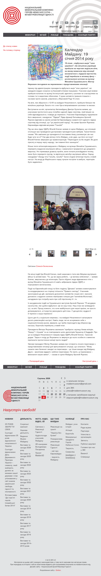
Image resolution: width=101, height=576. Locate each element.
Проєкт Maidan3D (39, 454)
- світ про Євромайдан (55, 452)
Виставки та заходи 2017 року (25, 526)
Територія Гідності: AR (72, 31)
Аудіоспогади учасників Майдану (41, 438)
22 (60, 394)
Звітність (84, 440)
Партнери (85, 431)
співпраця (88, 27)
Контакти (84, 424)
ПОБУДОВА (68, 34)
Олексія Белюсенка (44, 266)
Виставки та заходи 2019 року (25, 508)
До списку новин (10, 46)
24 (39, 397)
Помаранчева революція (56, 440)
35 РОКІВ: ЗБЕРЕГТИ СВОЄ (9, 427)
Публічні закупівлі (88, 443)
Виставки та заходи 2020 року (25, 500)
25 (44, 397)
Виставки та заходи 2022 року (25, 482)
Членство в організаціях (86, 435)
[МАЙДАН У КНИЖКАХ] (71, 456)
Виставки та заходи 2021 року (25, 491)
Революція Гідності (55, 446)
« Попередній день (36, 361)
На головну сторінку (11, 50)
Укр (90, 31)
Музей (43, 34)
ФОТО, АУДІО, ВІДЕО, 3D (41, 420)
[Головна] (14, 18)
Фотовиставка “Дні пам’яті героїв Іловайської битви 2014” (11, 500)
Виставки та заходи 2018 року (25, 517)
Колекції (70, 418)
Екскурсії (70, 26)
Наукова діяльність (24, 431)
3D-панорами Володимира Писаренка (41, 447)
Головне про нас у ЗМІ (88, 448)
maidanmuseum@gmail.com (78, 383)
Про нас (85, 418)
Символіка (70, 451)
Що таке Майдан (54, 420)
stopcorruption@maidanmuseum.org (82, 397)
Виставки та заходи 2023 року (25, 474)
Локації (54, 34)
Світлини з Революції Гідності (39, 429)
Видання (54, 26)
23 (64, 394)
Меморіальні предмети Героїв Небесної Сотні (72, 441)
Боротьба (70, 433)
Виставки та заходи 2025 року (25, 456)
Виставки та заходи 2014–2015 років (26, 543)
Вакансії (84, 453)
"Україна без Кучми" (55, 434)
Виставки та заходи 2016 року (25, 534)
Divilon (58, 570)
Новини (9, 418)
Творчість (70, 448)
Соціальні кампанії (24, 425)
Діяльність (26, 418)
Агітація (69, 430)
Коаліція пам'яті (86, 34)
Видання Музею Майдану (24, 439)
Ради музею (86, 427)
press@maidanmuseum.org (78, 390)
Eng (96, 31)
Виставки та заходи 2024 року (25, 465)
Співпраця (85, 456)
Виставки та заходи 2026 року (25, 447)
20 (52, 394)
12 (48, 391)
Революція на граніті (56, 428)
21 (56, 394)
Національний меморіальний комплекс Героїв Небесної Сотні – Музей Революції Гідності (39, 11)
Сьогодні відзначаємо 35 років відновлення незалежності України (11, 439)
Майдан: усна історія (71, 425)
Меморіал (30, 34)
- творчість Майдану (54, 458)
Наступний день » (90, 361)
